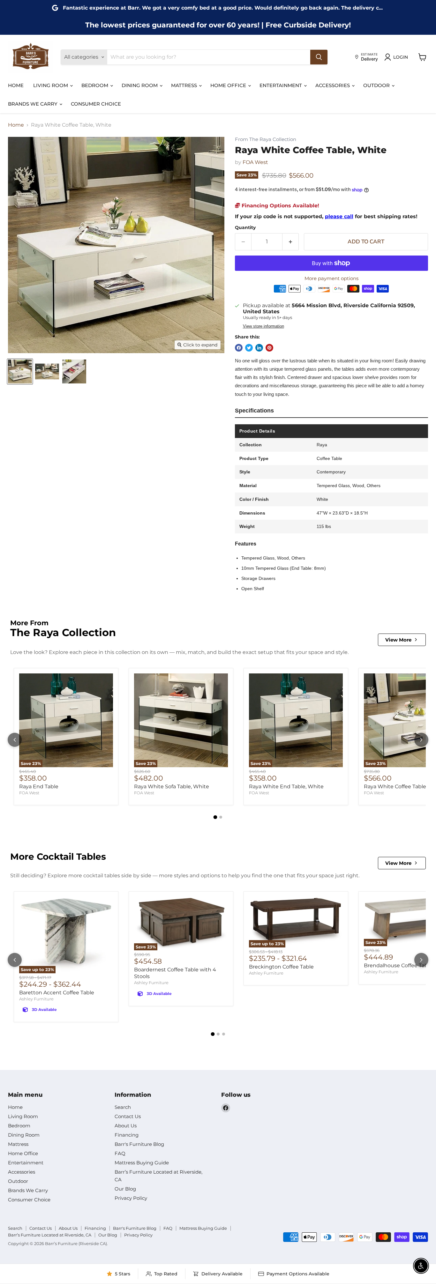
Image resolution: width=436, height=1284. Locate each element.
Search (123, 1107)
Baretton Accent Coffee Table (56, 993)
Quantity (245, 227)
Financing (127, 1135)
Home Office (228, 85)
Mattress (184, 85)
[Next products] (421, 740)
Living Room (51, 85)
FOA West (255, 162)
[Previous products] (15, 740)
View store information (263, 326)
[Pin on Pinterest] (269, 348)
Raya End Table (38, 786)
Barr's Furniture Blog (139, 1144)
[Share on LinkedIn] (259, 348)
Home (16, 85)
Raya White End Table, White (286, 786)
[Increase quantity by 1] (290, 241)
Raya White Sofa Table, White (171, 786)
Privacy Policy (131, 1198)
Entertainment (281, 85)
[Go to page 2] (220, 817)
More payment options (331, 278)
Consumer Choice (96, 104)
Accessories (333, 85)
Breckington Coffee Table (281, 967)
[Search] (318, 57)
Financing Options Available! (279, 206)
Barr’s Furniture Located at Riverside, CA (49, 1234)
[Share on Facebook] (239, 348)
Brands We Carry (33, 104)
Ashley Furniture (36, 998)
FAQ (120, 1153)
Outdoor (377, 85)
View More (398, 640)
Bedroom (95, 85)
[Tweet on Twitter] (249, 348)
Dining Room (140, 85)
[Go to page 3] (223, 1034)
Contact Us (128, 1116)
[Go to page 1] (215, 817)
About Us (126, 1126)
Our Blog (125, 1189)
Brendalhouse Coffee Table (398, 965)
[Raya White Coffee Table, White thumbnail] (20, 371)
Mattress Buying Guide (142, 1163)
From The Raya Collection (265, 139)
